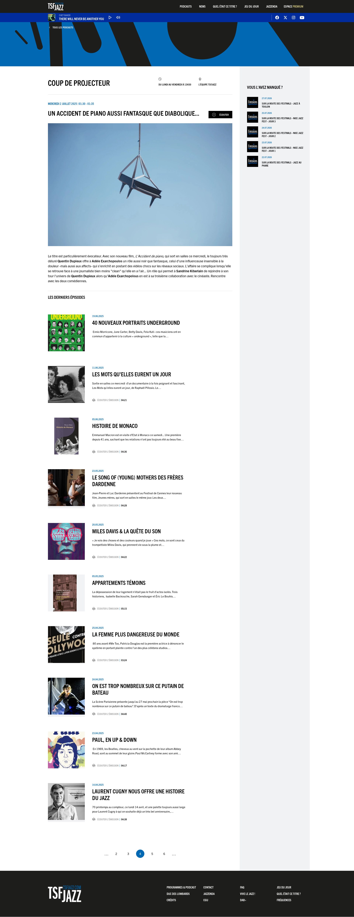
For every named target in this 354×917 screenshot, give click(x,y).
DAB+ (243, 900)
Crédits (171, 900)
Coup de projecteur (79, 82)
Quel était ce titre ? (225, 6)
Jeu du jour (251, 6)
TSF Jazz (55, 6)
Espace (293, 6)
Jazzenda (271, 6)
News (202, 6)
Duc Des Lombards (178, 893)
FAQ (242, 887)
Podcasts (186, 6)
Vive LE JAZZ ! (247, 893)
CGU (205, 900)
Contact (208, 887)
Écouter (224, 114)
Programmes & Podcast (181, 887)
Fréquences (284, 900)
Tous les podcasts (63, 27)
